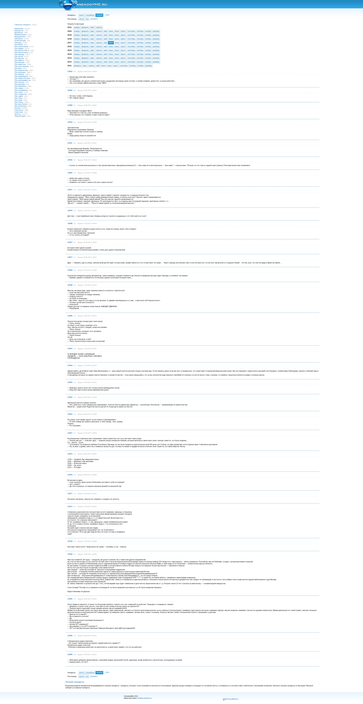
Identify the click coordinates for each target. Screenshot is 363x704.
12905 (69, 90)
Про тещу (18, 98)
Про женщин (19, 62)
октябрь (140, 31)
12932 (69, 160)
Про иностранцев (21, 66)
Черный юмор (20, 116)
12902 (69, 71)
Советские (18, 112)
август (123, 31)
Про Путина (19, 82)
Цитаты (17, 114)
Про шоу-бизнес (21, 104)
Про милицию (20, 72)
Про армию (19, 49)
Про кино (18, 68)
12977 (69, 494)
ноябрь (148, 31)
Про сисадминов (21, 90)
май (105, 31)
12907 (69, 242)
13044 (69, 365)
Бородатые (19, 31)
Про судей (18, 96)
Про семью (18, 88)
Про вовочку (19, 54)
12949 (69, 285)
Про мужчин (19, 74)
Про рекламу (19, 84)
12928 (69, 270)
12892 (69, 173)
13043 (69, 349)
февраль (85, 27)
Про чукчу (18, 100)
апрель (99, 27)
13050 (69, 599)
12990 (69, 316)
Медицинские (19, 37)
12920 (69, 397)
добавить (94, 19)
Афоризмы (18, 29)
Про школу (18, 102)
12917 (69, 257)
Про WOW (18, 45)
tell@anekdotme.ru (145, 698)
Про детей (18, 56)
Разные (17, 108)
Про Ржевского (20, 86)
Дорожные (18, 33)
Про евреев (19, 60)
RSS (107, 15)
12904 (69, 122)
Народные (18, 39)
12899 (69, 654)
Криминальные (20, 35)
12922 (69, 414)
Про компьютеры (21, 70)
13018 (69, 541)
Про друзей (19, 58)
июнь (111, 31)
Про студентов (20, 94)
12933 (69, 454)
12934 (69, 475)
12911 (69, 143)
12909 (69, 105)
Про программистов (22, 80)
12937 (69, 190)
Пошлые (17, 43)
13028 (69, 554)
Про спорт (18, 92)
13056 (69, 636)
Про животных (20, 64)
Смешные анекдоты (22, 25)
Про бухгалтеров (21, 52)
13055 (69, 382)
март (92, 27)
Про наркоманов (21, 76)
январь (77, 27)
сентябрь (131, 31)
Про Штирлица (20, 106)
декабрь (156, 31)
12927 (69, 433)
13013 (69, 506)
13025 (69, 211)
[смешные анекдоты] (82, 5)
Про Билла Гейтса (21, 51)
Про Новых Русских (22, 78)
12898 (69, 223)
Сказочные (18, 110)
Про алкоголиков (21, 47)
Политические (20, 41)
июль (117, 31)
